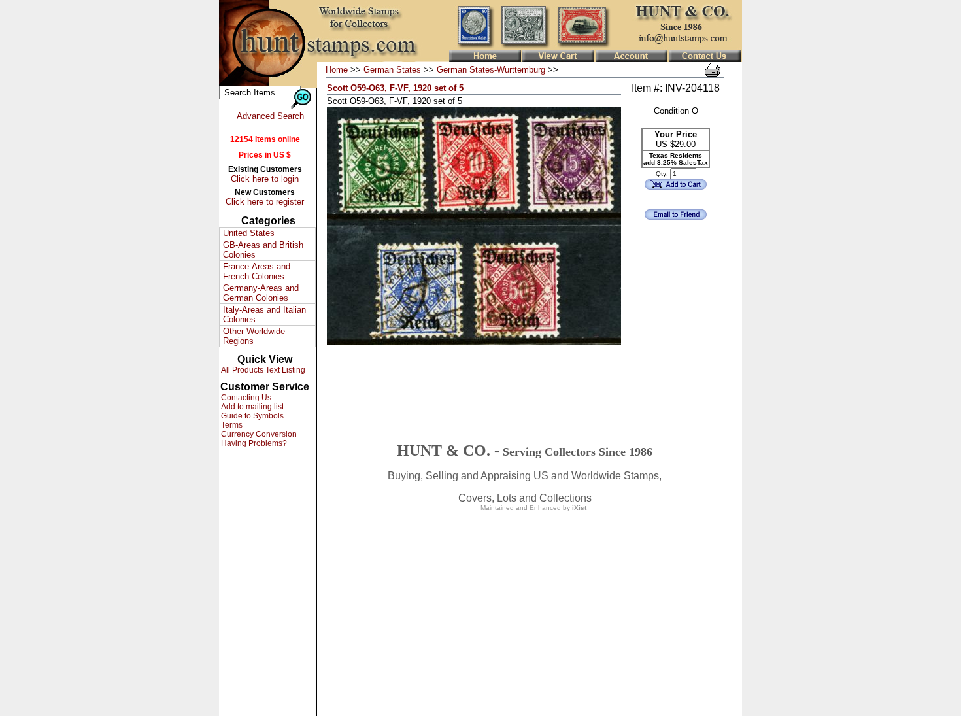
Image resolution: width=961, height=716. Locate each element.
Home (337, 70)
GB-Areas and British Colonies (263, 250)
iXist (579, 507)
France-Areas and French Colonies (256, 271)
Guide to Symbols (251, 415)
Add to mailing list (251, 406)
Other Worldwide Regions (254, 336)
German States (392, 70)
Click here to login (265, 179)
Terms (231, 425)
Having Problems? (253, 443)
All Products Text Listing (262, 370)
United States (249, 233)
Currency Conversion (258, 434)
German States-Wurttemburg (491, 70)
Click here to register (265, 202)
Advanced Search (270, 116)
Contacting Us (245, 397)
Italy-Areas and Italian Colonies (264, 314)
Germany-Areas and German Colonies (261, 293)
